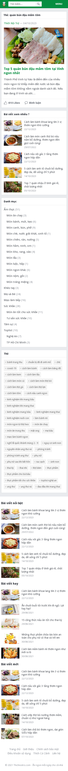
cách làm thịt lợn (37, 387)
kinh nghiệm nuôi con (18, 418)
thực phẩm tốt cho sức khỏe (21, 480)
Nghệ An (12, 336)
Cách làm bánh (29, 368)
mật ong (35, 430)
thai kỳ (10, 468)
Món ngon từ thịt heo (18, 424)
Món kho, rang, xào (19, 251)
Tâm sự (8, 324)
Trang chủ (14, 749)
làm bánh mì (41, 418)
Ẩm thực (9, 209)
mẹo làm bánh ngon (17, 436)
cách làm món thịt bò (41, 381)
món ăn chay (41, 424)
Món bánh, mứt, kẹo (19, 221)
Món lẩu (12, 257)
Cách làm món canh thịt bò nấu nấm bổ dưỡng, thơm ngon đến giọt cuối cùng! (42, 140)
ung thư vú (26, 486)
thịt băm (37, 468)
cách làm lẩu (33, 374)
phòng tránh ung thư (17, 455)
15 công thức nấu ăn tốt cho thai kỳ (42, 620)
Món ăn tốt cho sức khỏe (22, 312)
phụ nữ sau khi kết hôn (18, 461)
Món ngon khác (16, 270)
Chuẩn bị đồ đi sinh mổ (39, 362)
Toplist (8, 330)
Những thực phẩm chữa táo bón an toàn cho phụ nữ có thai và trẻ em (41, 636)
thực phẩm (52, 468)
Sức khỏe (9, 306)
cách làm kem (14, 374)
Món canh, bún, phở (19, 227)
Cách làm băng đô (52, 368)
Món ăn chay (14, 215)
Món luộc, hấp (15, 263)
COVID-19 (11, 368)
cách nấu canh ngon (37, 393)
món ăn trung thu (16, 430)
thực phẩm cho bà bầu (18, 474)
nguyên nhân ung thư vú (19, 449)
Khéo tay (9, 288)
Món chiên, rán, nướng (21, 239)
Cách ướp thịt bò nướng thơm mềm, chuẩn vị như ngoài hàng (42, 717)
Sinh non (54, 461)
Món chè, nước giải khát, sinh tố (27, 233)
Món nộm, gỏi (15, 276)
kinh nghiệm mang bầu (19, 412)
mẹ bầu (49, 430)
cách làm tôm (14, 393)
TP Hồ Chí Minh (16, 342)
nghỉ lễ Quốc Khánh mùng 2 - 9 (22, 443)
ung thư (11, 486)
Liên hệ (56, 753)
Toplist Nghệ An (49, 480)
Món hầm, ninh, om (19, 245)
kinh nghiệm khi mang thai (20, 405)
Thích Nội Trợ (11, 23)
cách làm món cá (15, 381)
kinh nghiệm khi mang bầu (20, 399)
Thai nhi (23, 468)
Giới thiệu (28, 749)
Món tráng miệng (18, 282)
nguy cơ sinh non (52, 443)
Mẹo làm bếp (12, 300)
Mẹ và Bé (9, 294)
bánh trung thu (14, 362)
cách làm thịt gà (15, 387)
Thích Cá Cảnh (41, 753)
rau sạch (40, 461)
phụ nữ (38, 455)
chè (58, 362)
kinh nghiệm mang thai (48, 412)
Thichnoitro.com (21, 765)
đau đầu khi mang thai (49, 486)
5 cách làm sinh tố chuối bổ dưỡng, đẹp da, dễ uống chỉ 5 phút (44, 555)
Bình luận (35, 102)
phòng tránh (44, 449)
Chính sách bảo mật (47, 749)
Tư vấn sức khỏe (16, 318)
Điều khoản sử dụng (19, 753)
